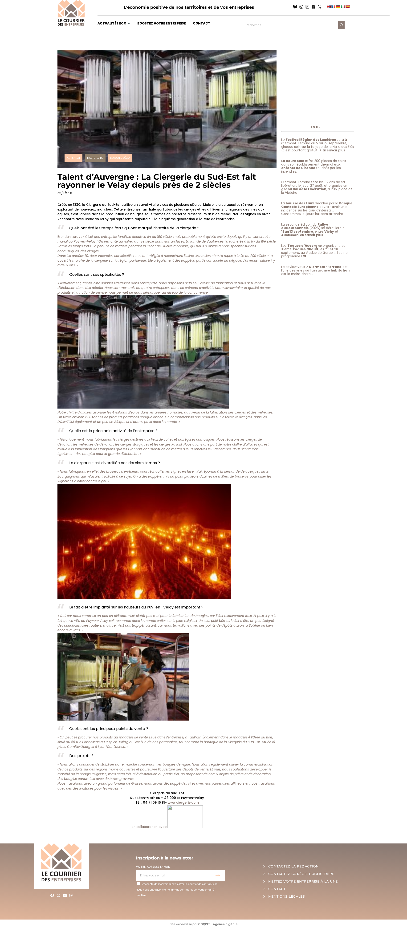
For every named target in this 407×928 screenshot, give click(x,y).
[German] (338, 6)
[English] (328, 6)
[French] (333, 6)
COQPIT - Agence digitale (217, 924)
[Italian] (343, 6)
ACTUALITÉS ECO (112, 23)
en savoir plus (311, 235)
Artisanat (73, 158)
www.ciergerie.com (183, 802)
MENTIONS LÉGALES (286, 896)
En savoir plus (333, 150)
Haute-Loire (95, 158)
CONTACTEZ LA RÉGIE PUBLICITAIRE (301, 874)
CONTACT (201, 23)
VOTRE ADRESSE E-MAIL (153, 867)
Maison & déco (120, 158)
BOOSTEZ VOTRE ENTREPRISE (161, 23)
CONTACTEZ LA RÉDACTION (293, 866)
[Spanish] (347, 6)
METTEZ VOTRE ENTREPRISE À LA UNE (303, 881)
